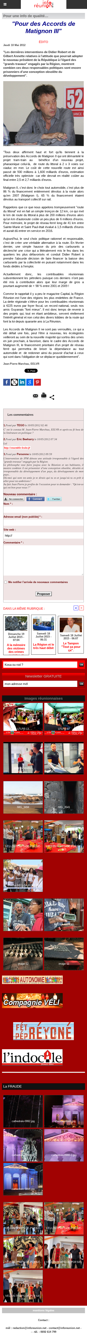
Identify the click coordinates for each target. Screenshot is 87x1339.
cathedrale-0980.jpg (64, 1121)
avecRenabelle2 (64, 767)
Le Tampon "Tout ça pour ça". (71, 647)
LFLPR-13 (23, 728)
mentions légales (43, 1310)
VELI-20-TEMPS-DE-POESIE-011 (23, 1297)
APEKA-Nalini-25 (23, 924)
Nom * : (8, 503)
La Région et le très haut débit (43, 646)
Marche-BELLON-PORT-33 (23, 885)
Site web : (9, 529)
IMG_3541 (64, 807)
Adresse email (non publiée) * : (22, 516)
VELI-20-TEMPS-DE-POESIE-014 (23, 1230)
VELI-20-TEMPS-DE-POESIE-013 (23, 1263)
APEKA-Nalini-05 (64, 924)
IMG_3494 (23, 807)
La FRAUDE (12, 1086)
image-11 (64, 963)
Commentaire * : (13, 542)
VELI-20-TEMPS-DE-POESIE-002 (23, 848)
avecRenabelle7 (23, 767)
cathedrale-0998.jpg (23, 1188)
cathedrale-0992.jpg (23, 1121)
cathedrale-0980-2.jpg (63, 1155)
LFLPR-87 (64, 728)
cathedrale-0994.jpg (23, 1155)
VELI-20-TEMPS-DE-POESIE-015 (64, 848)
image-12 (23, 963)
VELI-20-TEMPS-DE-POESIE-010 (64, 1263)
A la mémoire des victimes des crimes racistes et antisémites (16, 648)
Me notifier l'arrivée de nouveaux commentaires (38, 582)
